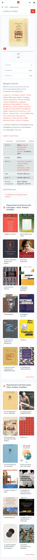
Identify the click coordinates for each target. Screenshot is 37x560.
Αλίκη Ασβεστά (16, 104)
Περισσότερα (30, 377)
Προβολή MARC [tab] (21, 141)
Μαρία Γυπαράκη (23, 97)
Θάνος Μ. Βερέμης (22, 120)
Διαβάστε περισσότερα (10, 136)
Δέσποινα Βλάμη (24, 99)
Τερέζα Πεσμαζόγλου (10, 102)
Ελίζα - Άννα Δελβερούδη (24, 113)
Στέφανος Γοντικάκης (11, 95)
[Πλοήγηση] (2, 2)
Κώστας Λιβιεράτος (10, 99)
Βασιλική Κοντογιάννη (17, 111)
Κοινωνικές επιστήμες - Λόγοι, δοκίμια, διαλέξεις (24, 163)
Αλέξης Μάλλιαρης (9, 97)
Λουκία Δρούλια (17, 118)
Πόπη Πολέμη (17, 106)
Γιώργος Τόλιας (25, 95)
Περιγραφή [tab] (9, 141)
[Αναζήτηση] (33, 11)
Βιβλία (6, 7)
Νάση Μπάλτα (17, 109)
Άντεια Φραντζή (9, 116)
